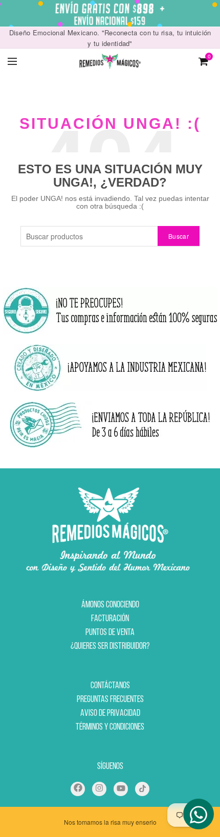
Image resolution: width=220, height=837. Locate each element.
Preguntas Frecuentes (110, 700)
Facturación (110, 619)
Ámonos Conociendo (110, 605)
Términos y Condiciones (110, 727)
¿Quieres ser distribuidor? (110, 646)
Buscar (178, 236)
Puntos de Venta (110, 633)
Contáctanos (110, 686)
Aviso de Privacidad (110, 713)
